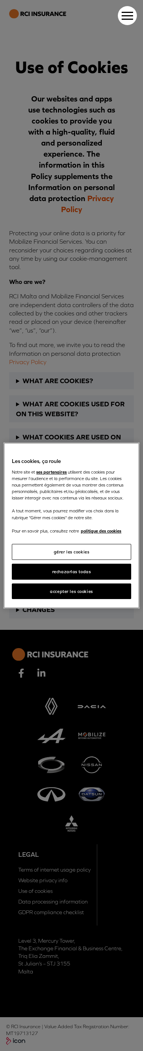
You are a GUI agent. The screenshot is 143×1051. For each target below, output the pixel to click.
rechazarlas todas (71, 571)
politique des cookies (101, 530)
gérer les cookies (72, 551)
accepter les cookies (71, 591)
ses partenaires (51, 471)
